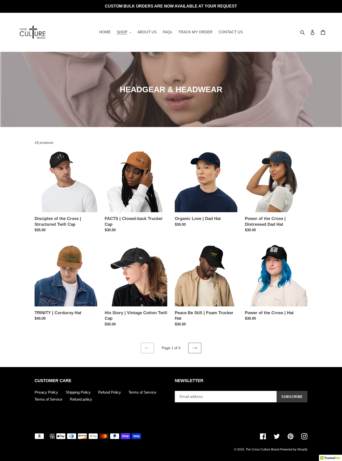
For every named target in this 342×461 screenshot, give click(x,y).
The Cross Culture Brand (263, 449)
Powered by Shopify (293, 449)
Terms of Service (142, 392)
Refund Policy (109, 392)
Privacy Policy (46, 392)
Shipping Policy (78, 392)
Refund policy (81, 399)
